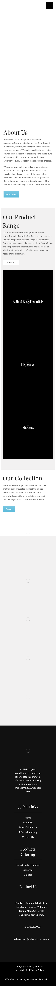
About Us (28, 822)
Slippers (28, 874)
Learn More (11, 194)
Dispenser (27, 869)
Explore (9, 509)
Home (28, 817)
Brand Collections (27, 827)
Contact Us (28, 837)
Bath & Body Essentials (28, 864)
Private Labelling (28, 832)
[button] (49, 5)
